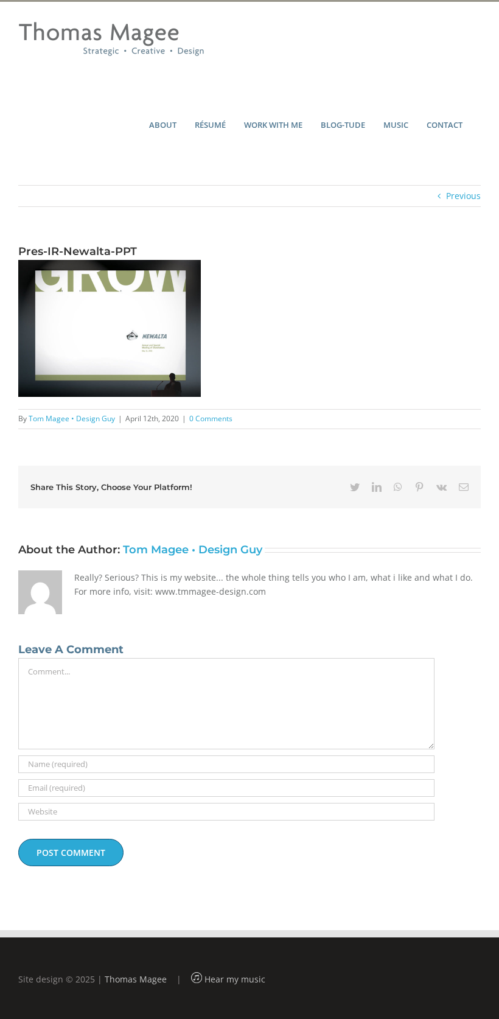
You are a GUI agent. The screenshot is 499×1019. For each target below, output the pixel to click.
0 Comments (210, 418)
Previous (463, 195)
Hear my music (233, 979)
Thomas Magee (136, 979)
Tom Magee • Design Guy (72, 418)
